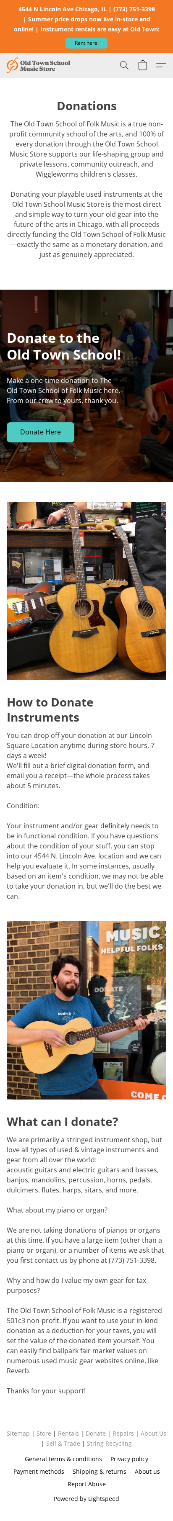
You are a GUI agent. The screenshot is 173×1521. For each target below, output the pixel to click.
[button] (86, 43)
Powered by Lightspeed (86, 1499)
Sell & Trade (63, 1443)
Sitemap (18, 1433)
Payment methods (38, 1471)
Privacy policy (129, 1459)
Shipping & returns (99, 1471)
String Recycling (109, 1443)
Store (44, 1433)
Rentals (68, 1433)
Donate (96, 1433)
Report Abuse (87, 1484)
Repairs (123, 1433)
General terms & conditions (63, 1459)
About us (147, 1471)
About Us (153, 1433)
